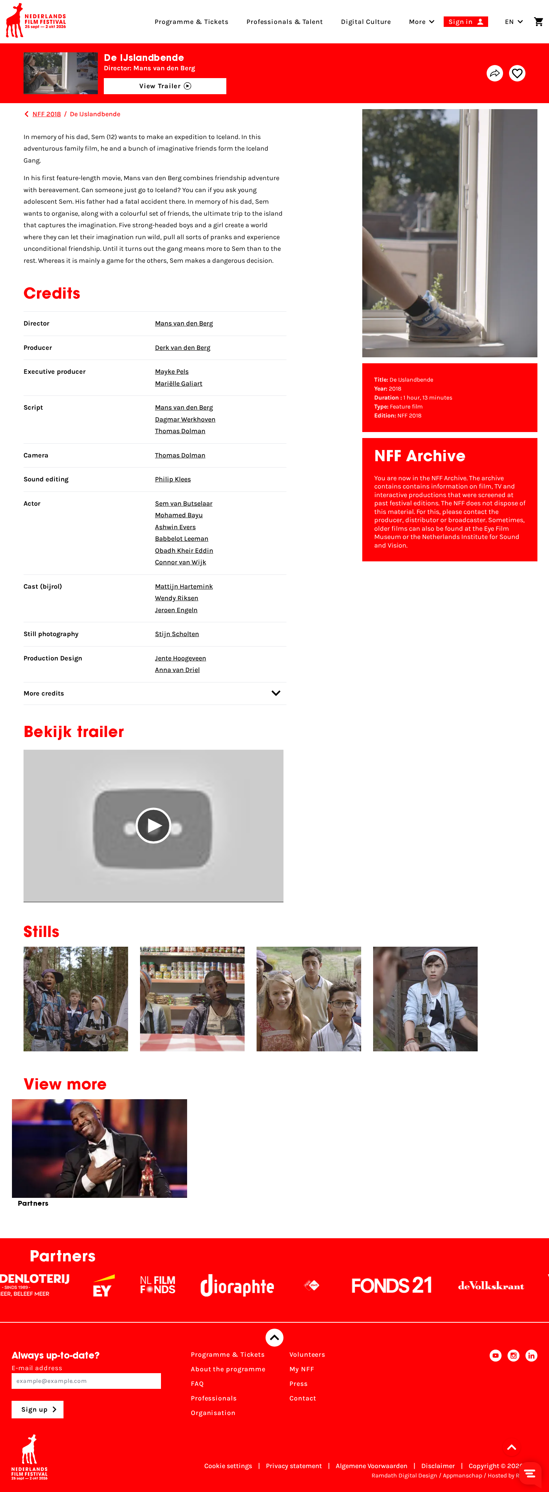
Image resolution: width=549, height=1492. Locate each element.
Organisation (213, 1413)
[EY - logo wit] (55, 1285)
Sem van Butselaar (184, 503)
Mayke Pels (172, 371)
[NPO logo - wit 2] (262, 1285)
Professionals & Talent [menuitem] (284, 21)
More (417, 21)
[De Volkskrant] (442, 1285)
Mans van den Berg (184, 323)
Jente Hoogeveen (180, 658)
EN (509, 22)
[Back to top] (274, 1338)
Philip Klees (173, 479)
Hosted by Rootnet (512, 1475)
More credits (44, 693)
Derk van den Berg (182, 347)
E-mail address (37, 1368)
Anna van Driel (177, 670)
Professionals (214, 1398)
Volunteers (307, 1354)
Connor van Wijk (180, 562)
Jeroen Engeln (176, 610)
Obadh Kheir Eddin (184, 550)
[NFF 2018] (27, 114)
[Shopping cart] (538, 21)
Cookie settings (228, 1466)
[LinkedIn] (531, 1386)
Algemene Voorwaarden (371, 1466)
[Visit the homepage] (36, 21)
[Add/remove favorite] (517, 73)
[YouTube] (496, 1386)
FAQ (197, 1384)
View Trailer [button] (160, 86)
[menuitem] (417, 21)
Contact (302, 1398)
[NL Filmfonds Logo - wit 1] (109, 1285)
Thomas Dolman (180, 431)
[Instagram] (513, 1386)
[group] (99, 1156)
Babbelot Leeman (181, 538)
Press (298, 1384)
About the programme (228, 1369)
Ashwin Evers (175, 527)
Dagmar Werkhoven (185, 419)
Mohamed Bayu (179, 515)
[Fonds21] (342, 1285)
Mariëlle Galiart (178, 383)
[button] (153, 826)
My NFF (301, 1369)
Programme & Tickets (228, 1354)
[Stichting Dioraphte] (188, 1285)
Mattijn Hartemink (184, 586)
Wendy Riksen (176, 598)
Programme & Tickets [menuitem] (192, 21)
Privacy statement (294, 1466)
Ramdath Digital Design (404, 1475)
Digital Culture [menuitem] (366, 21)
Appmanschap (462, 1475)
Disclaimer (438, 1466)
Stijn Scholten (177, 634)
